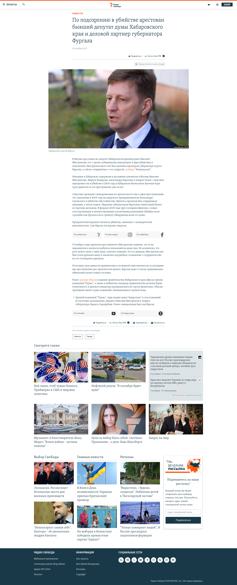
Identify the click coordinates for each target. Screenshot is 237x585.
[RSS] (160, 560)
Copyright (80, 575)
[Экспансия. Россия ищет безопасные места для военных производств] (54, 473)
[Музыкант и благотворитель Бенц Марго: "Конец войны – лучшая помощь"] (61, 419)
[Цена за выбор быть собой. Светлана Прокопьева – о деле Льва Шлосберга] (118, 419)
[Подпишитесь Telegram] (147, 560)
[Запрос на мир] (176, 419)
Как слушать (82, 559)
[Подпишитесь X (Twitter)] (134, 560)
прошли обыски (88, 280)
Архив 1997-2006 (42, 569)
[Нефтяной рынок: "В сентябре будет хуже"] (118, 367)
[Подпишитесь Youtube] (140, 560)
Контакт (38, 575)
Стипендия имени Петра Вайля (49, 564)
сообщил (130, 169)
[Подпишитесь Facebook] (127, 560)
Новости (77, 14)
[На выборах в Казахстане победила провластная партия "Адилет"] (97, 517)
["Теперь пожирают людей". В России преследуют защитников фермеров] (140, 513)
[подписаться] (173, 560)
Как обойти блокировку (87, 564)
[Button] (134, 56)
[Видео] (209, 5)
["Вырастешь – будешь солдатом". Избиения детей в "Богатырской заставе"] (140, 473)
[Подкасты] (166, 560)
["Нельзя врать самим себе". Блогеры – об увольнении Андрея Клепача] (54, 513)
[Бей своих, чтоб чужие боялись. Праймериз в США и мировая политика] (61, 367)
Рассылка (80, 569)
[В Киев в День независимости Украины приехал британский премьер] (97, 473)
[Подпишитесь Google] (121, 560)
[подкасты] (217, 5)
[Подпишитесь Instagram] (153, 560)
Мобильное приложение (46, 559)
